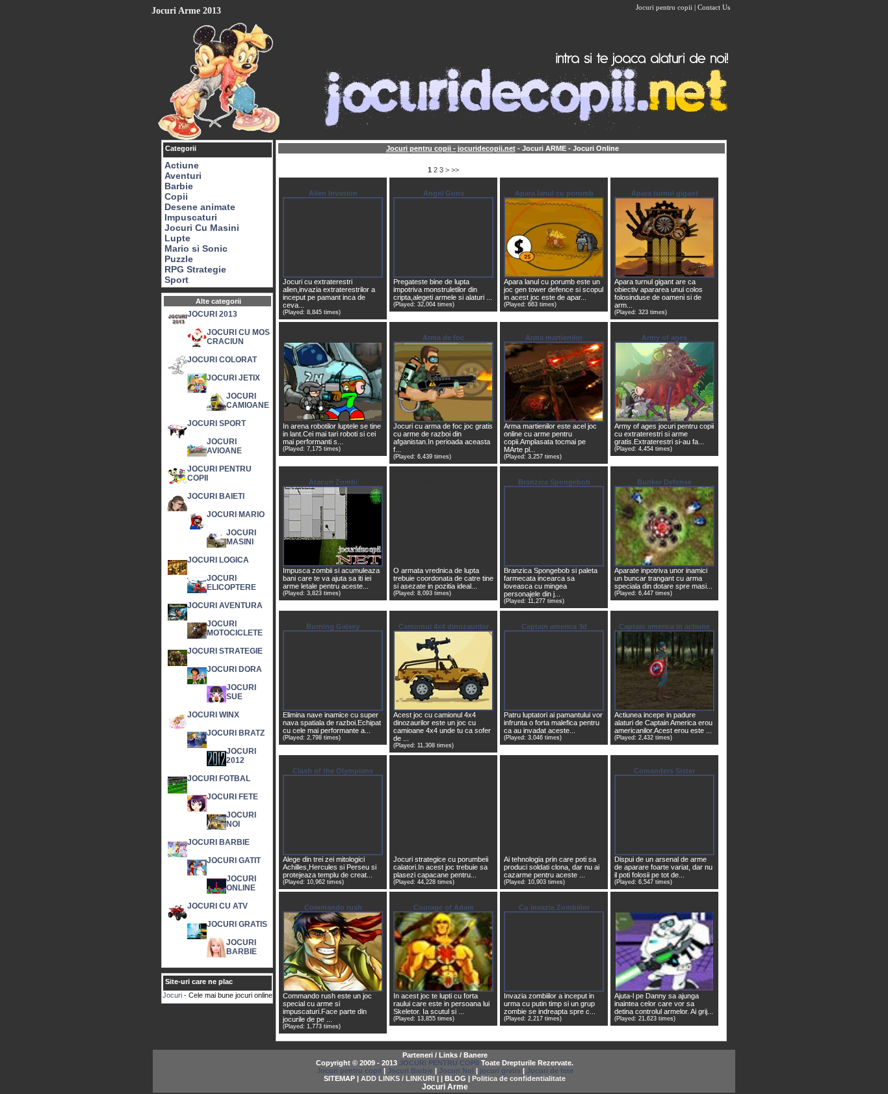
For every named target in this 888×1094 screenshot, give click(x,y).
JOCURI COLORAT (222, 359)
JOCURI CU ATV (217, 906)
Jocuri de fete (550, 1070)
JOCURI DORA (234, 669)
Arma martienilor (553, 337)
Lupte (177, 238)
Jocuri (172, 995)
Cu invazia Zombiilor (554, 907)
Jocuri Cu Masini (201, 227)
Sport (176, 279)
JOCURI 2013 (212, 314)
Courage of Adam (443, 907)
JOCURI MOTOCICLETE (235, 628)
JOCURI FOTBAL (218, 778)
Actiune (181, 165)
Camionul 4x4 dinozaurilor (443, 626)
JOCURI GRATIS (237, 924)
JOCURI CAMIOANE (247, 401)
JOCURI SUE (241, 692)
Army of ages (664, 337)
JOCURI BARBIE (218, 842)
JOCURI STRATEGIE (225, 651)
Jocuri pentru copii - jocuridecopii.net (451, 148)
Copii (176, 196)
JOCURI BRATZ (236, 733)
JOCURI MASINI (241, 537)
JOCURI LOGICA (218, 560)
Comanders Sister (664, 771)
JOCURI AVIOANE (224, 446)
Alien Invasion (333, 193)
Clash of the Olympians (333, 771)
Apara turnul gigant (664, 193)
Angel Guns (443, 193)
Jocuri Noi (456, 1070)
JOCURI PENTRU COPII (439, 1063)
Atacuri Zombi (333, 482)
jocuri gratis (500, 1070)
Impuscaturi (190, 217)
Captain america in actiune (664, 626)
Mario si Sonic (196, 248)
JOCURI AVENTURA (225, 605)
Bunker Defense (664, 482)
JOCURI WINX (213, 714)
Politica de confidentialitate (519, 1078)
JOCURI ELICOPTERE (231, 583)
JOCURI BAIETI (215, 496)
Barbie (178, 186)
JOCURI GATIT (234, 860)
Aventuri (183, 175)
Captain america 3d (554, 626)
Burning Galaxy (332, 626)
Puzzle (178, 259)
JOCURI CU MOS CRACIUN (238, 337)
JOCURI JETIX (233, 377)
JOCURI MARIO (236, 514)
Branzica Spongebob (554, 482)
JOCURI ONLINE (241, 883)
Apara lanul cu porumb (554, 193)
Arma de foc (443, 337)
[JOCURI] (444, 137)
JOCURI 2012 (241, 756)
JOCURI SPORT (216, 423)
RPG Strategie (195, 269)
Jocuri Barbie (410, 1070)
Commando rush (333, 907)
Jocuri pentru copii (664, 7)
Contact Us (714, 7)
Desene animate (199, 207)
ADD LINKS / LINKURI (398, 1078)
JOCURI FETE (232, 796)
